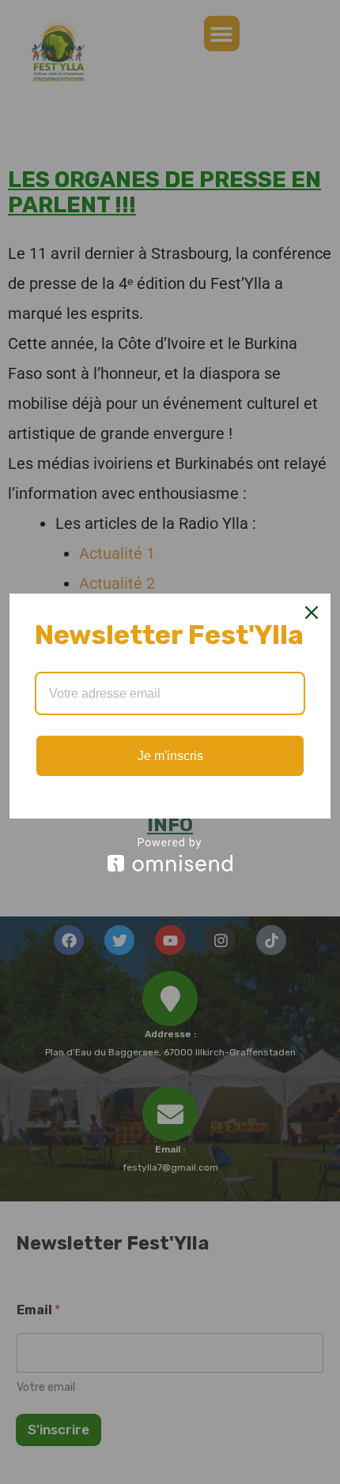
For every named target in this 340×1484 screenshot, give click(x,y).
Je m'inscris (170, 756)
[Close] (312, 612)
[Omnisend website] (170, 854)
